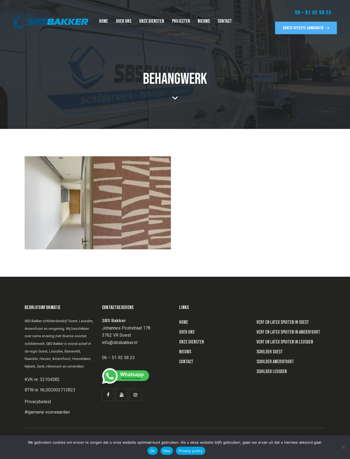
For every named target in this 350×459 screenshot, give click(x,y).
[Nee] (343, 447)
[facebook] (108, 395)
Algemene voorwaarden (47, 412)
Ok (152, 451)
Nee (167, 451)
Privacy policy (191, 451)
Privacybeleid (38, 401)
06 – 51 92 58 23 (313, 12)
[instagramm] (135, 395)
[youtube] (122, 395)
